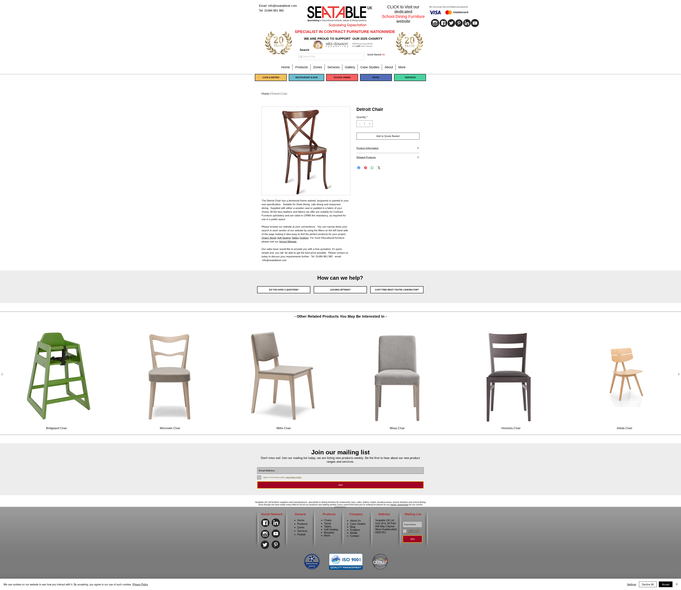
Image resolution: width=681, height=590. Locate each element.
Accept (665, 584)
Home (265, 93)
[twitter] (451, 23)
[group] (340, 377)
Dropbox (355, 529)
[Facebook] (265, 522)
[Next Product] (679, 374)
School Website (288, 241)
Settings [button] (631, 584)
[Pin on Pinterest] (365, 168)
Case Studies (358, 523)
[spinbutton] (364, 124)
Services (302, 530)
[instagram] (435, 23)
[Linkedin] (467, 23)
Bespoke (329, 532)
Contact (354, 535)
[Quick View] (56, 374)
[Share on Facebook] (359, 168)
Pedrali (301, 534)
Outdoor (304, 237)
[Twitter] (265, 544)
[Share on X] (379, 168)
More (327, 535)
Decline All (648, 584)
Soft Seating (284, 237)
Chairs (266, 237)
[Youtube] (475, 23)
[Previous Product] (2, 374)
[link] (378, 54)
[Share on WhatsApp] (372, 168)
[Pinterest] (459, 23)
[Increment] (370, 124)
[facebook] (443, 23)
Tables (295, 237)
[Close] (677, 584)
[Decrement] (359, 124)
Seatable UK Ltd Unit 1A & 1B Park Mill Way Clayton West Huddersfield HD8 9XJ (386, 526)
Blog (352, 526)
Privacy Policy (140, 584)
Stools (273, 237)
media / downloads (399, 504)
